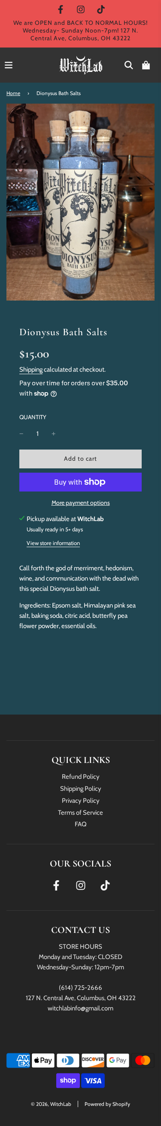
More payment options (81, 502)
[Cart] (146, 65)
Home (13, 93)
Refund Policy (81, 776)
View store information (53, 542)
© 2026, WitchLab (51, 1104)
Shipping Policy (80, 788)
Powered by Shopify (107, 1104)
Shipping (31, 369)
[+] (54, 433)
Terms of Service (80, 812)
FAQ (81, 824)
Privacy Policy (81, 800)
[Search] (128, 65)
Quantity (32, 417)
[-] (21, 433)
